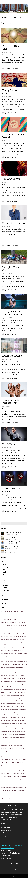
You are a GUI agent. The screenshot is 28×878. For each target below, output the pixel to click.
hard (18, 720)
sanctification (20, 765)
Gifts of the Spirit (8, 622)
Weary (2, 678)
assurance (9, 684)
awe (16, 684)
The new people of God (7, 672)
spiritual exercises (23, 776)
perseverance (3, 751)
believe (8, 686)
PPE (17, 658)
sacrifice (12, 765)
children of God (11, 692)
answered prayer (7, 681)
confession (22, 695)
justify (15, 728)
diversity (7, 703)
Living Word (7, 656)
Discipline (11, 619)
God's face (20, 625)
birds (11, 686)
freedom (18, 714)
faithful (4, 712)
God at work (16, 622)
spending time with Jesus (8, 776)
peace (16, 748)
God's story (3, 630)
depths (6, 700)
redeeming (3, 759)
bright (4, 689)
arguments (19, 681)
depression (3, 700)
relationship (24, 759)
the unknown (20, 787)
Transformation (20, 672)
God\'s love (15, 636)
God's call (5, 625)
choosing (21, 692)
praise (15, 751)
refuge (13, 759)
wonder (9, 798)
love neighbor (20, 734)
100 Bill (2, 611)
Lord (15, 656)
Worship (5, 678)
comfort (2, 695)
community (13, 695)
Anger (5, 611)
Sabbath (25, 661)
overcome (16, 745)
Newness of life (8, 658)
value (23, 793)
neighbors (22, 742)
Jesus (19, 650)
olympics (11, 745)
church (25, 692)
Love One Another (20, 656)
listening (23, 731)
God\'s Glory (15, 633)
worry (15, 798)
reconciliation (18, 756)
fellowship (10, 712)
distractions (3, 703)
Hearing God (11, 647)
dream (22, 703)
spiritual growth (8, 779)
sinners (18, 773)
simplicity (11, 773)
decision (14, 698)
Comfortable (16, 616)
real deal (13, 756)
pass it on (6, 748)
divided (10, 703)
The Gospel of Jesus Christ (8, 670)
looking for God (11, 734)
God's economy (15, 625)
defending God (18, 698)
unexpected (11, 793)
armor (22, 681)
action (18, 678)
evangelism (18, 706)
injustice (16, 726)
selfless (5, 770)
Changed (14, 614)
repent (6, 762)
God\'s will (12, 639)
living (7, 734)
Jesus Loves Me (3, 650)
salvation (15, 765)
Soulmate (22, 664)
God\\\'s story (8, 642)
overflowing (20, 745)
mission (2, 742)
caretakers (24, 689)
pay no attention (11, 748)
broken (6, 689)
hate (20, 720)
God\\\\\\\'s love (13, 642)
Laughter (21, 653)
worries (12, 798)
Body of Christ (15, 611)
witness (5, 798)
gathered (22, 714)
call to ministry (10, 689)
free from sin (11, 714)
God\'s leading (6, 636)
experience (21, 709)
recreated (22, 756)
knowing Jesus (19, 728)
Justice (2, 653)
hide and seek (8, 723)
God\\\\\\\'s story (19, 642)
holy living (13, 723)
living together (3, 734)
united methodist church (18, 793)
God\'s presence (20, 636)
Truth (6, 675)
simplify (14, 773)
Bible (12, 611)
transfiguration (14, 790)
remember (3, 762)
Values (18, 675)
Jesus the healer (14, 650)
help (5, 723)
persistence (8, 751)
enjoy (7, 706)
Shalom (19, 664)
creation (10, 698)
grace (2, 720)
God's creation (9, 625)
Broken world (3, 614)
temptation (13, 784)
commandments (7, 695)
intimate (10, 728)
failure (24, 709)
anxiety (12, 681)
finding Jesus (19, 712)
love (7, 737)
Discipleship (7, 619)
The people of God (14, 672)
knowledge (24, 728)
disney (22, 700)
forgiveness (6, 714)
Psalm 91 (2, 661)
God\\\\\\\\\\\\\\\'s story (4, 644)
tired (7, 790)
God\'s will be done (6, 639)
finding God (14, 712)
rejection (16, 759)
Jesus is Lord (9, 650)
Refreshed (19, 661)
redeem (6, 759)
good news (18, 717)
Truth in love (3, 675)
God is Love (21, 622)
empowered (3, 706)
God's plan (19, 628)
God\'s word (16, 639)
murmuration (14, 742)
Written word (9, 678)
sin (23, 773)
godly (9, 717)
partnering (2, 748)
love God (16, 734)
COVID (7, 614)
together (10, 790)
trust (2, 793)
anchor (2, 681)
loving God (10, 737)
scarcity (24, 765)
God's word (10, 633)
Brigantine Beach (21, 611)
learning (2, 731)
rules (9, 765)
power (12, 751)
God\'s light (11, 636)
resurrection (19, 762)
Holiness (16, 647)
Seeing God (15, 664)
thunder (25, 787)
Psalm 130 (24, 658)
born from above (19, 686)
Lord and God (11, 656)
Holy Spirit (20, 647)
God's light (10, 628)
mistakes (5, 742)
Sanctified (2, 664)
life (15, 731)
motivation (10, 742)
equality (9, 706)
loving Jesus (15, 737)
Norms (13, 658)
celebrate (2, 692)
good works (23, 717)
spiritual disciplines (16, 776)
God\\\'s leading (21, 639)
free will (15, 714)
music (19, 742)
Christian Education (10, 616)
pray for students (22, 751)
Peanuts (20, 658)
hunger (25, 723)
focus (23, 712)
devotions (10, 700)
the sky (16, 787)
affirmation (21, 678)
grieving (7, 720)
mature (23, 737)
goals (7, 717)
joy (13, 728)
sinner (21, 773)
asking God (5, 684)
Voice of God (22, 675)
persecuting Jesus (21, 748)
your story (18, 798)
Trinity (25, 672)
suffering (5, 784)
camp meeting (18, 689)
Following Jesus (21, 619)
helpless (2, 723)
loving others (19, 737)
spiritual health (14, 779)
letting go (5, 731)
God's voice (12, 630)
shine (5, 773)
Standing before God (7, 667)
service (15, 770)
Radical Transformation (9, 661)
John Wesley (22, 650)
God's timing (7, 630)
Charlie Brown (19, 614)
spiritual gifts (3, 779)
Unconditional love (11, 675)
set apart (18, 770)
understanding (5, 793)
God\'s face (19, 633)
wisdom (2, 798)
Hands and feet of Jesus (5, 647)
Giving (12, 622)
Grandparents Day (18, 644)
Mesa (4, 658)
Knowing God (17, 653)
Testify (22, 667)
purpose (10, 756)
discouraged (18, 700)
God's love (14, 628)
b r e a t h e (19, 684)
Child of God (24, 614)
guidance (11, 720)
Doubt (15, 619)
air (24, 678)
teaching (9, 784)
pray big (18, 751)
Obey (15, 658)
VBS (16, 675)
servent (11, 770)
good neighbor (13, 717)
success (2, 784)
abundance (14, 678)
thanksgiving (3, 787)
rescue (9, 762)
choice (16, 692)
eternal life (13, 706)
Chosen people (3, 616)
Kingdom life (6, 653)
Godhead (10, 644)
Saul (8, 664)
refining (10, 759)
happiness (15, 720)
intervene (6, 728)
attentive (13, 684)
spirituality (19, 779)
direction (13, 700)
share (21, 770)
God (13, 644)
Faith (17, 619)
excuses (6, 709)
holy (16, 723)
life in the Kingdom (11, 731)
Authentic (8, 611)
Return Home (14, 870)
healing (23, 720)
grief (4, 720)
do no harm (14, 703)
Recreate (14, 661)
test (16, 784)
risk (7, 765)
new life (5, 745)
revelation (23, 762)
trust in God (23, 790)
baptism (23, 684)
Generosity (3, 622)
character (6, 692)
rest (15, 762)
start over (23, 779)
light (21, 731)
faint (1, 712)
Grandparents (24, 644)
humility (21, 723)
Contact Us (14, 863)
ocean (9, 745)
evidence (22, 706)
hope (18, 723)
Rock (22, 661)
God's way (21, 630)
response (12, 762)
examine (2, 709)
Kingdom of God (11, 653)
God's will (5, 633)
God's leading (6, 628)
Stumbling (13, 667)
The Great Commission (17, 670)
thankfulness (20, 784)
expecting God (15, 709)
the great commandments (10, 787)
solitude (2, 776)
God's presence (23, 628)
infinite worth (12, 726)
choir (19, 692)
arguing (15, 681)
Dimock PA (3, 619)
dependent (23, 698)
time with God (3, 790)
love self (4, 737)
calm (15, 689)
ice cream (2, 726)
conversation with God (5, 698)
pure (4, 756)
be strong (5, 686)
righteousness (3, 765)
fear (7, 712)
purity (7, 756)
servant (8, 770)
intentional (20, 726)
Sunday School (18, 667)
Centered (10, 614)
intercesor (2, 728)
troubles (19, 790)
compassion (17, 695)
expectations (10, 709)
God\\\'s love (3, 642)
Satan (6, 664)
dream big (18, 703)
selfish (2, 770)
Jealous (23, 647)
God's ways (16, 630)
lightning (18, 731)
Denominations (21, 616)
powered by (14, 876)
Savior (11, 664)
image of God (7, 726)
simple (8, 773)
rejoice (20, 759)
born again (14, 686)
